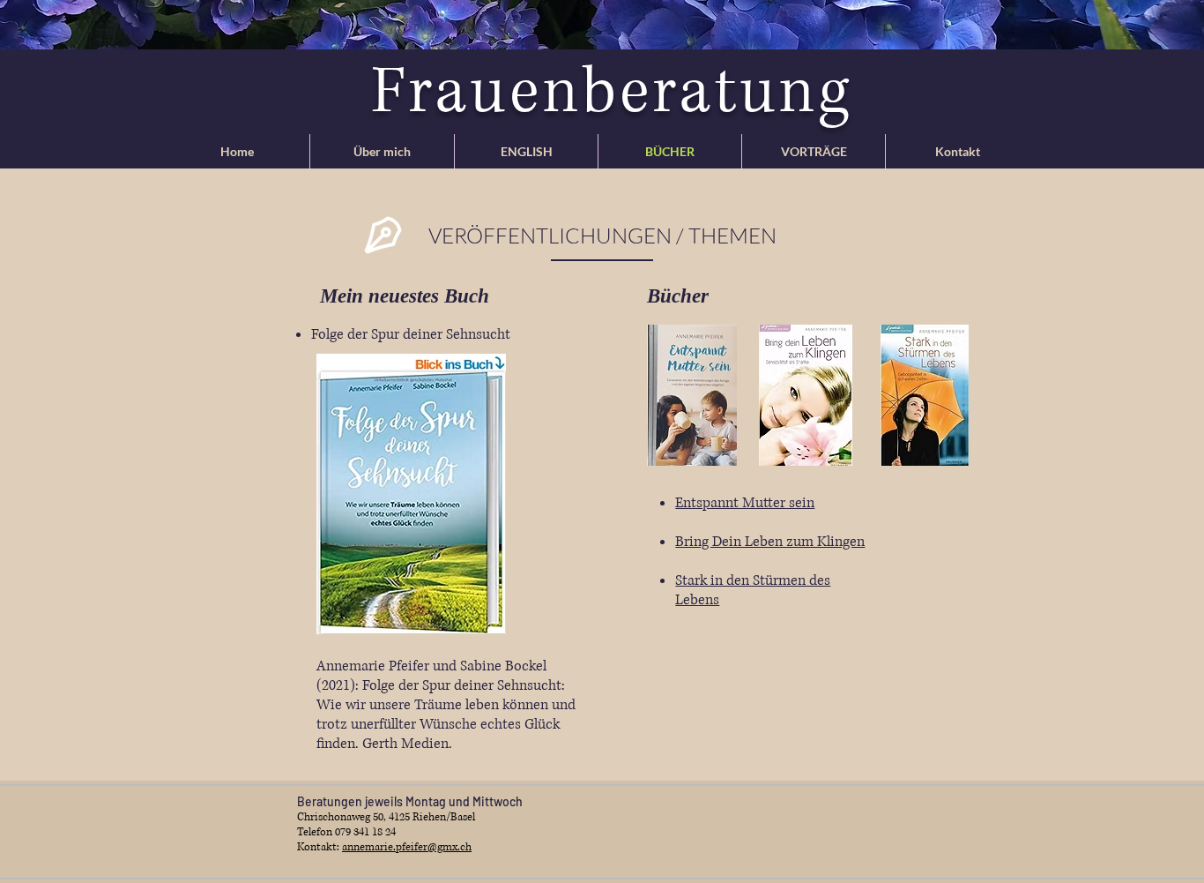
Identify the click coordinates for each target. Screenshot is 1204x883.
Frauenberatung (611, 92)
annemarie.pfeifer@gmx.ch (407, 847)
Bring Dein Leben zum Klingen (770, 541)
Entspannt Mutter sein (744, 503)
